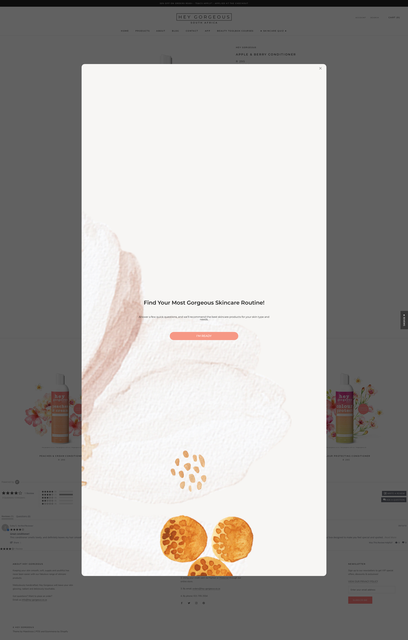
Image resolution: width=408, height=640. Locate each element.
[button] (404, 320)
